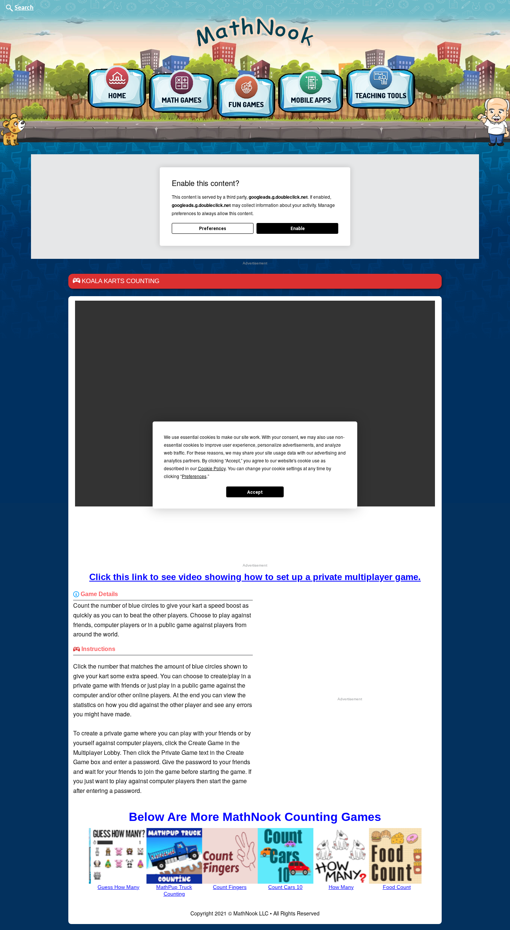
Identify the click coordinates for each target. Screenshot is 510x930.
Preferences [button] (194, 476)
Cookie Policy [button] (212, 468)
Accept (255, 492)
